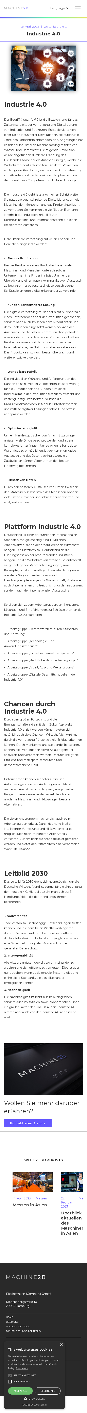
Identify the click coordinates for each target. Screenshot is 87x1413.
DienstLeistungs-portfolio (23, 1331)
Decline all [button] (48, 1390)
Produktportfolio (18, 1327)
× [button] (61, 1344)
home (9, 1317)
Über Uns (12, 1322)
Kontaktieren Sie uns (28, 1123)
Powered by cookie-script (34, 1404)
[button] (59, 8)
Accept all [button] (20, 1390)
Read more (22, 1368)
